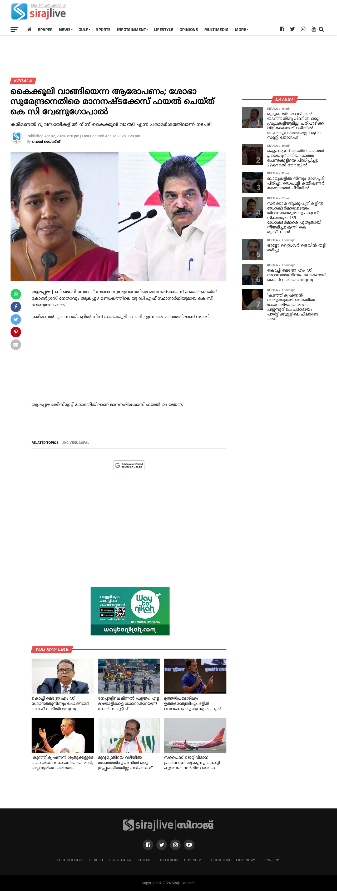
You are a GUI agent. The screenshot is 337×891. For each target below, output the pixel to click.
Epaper (45, 29)
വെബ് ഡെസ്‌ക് (46, 142)
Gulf (83, 29)
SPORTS (103, 29)
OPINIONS (189, 29)
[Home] (29, 29)
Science (146, 860)
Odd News (246, 860)
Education (219, 860)
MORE (240, 29)
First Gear (120, 860)
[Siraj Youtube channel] (189, 844)
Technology (69, 860)
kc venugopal (76, 443)
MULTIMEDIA (216, 29)
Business (193, 860)
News (65, 29)
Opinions (271, 860)
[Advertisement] (230, 12)
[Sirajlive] (168, 830)
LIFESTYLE (163, 29)
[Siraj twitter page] (161, 844)
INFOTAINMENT (131, 29)
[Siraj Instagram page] (175, 844)
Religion (169, 860)
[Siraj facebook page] (148, 844)
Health (96, 860)
